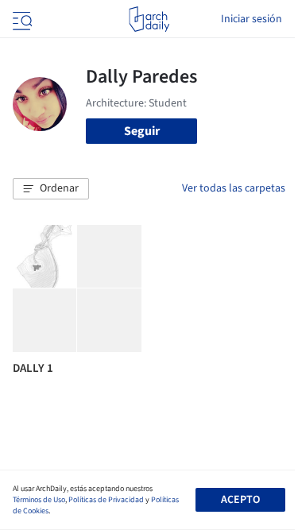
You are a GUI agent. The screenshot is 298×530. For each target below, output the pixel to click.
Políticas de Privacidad (106, 499)
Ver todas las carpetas (233, 188)
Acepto (240, 500)
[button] (51, 189)
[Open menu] (21, 19)
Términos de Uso (39, 499)
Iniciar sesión (251, 19)
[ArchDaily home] (149, 19)
